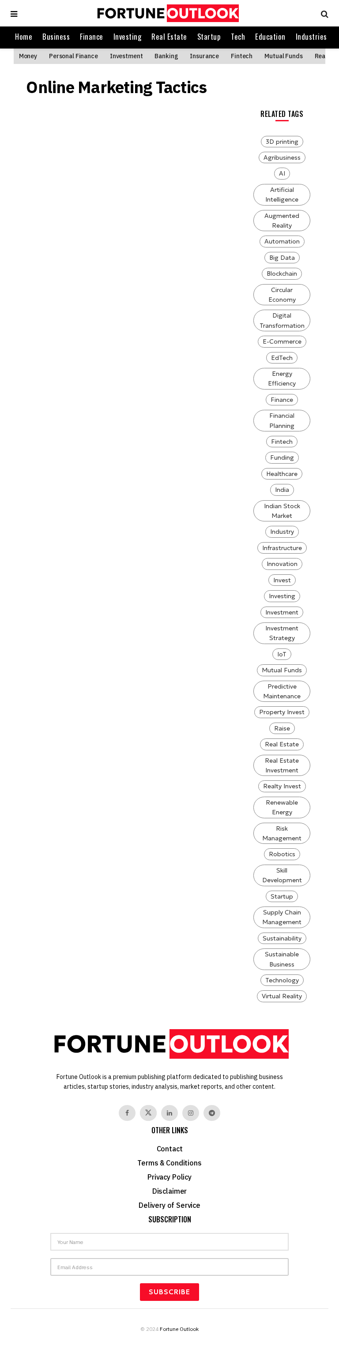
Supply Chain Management (281, 917)
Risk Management (281, 833)
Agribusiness (282, 157)
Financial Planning (281, 420)
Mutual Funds (283, 56)
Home (23, 36)
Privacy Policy (169, 1177)
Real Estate (169, 36)
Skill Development (282, 875)
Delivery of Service (169, 1205)
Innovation (282, 564)
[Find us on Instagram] (190, 1113)
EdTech (282, 358)
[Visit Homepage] (167, 13)
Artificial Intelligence (281, 194)
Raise (282, 728)
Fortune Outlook (179, 1329)
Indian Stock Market (282, 511)
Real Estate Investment (282, 765)
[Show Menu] (14, 13)
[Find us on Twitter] (148, 1113)
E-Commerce (282, 341)
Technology (282, 980)
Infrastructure (282, 548)
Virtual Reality (282, 996)
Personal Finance (73, 56)
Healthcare (282, 474)
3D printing (282, 142)
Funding (282, 457)
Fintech (241, 56)
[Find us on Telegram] (211, 1113)
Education (270, 36)
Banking (166, 56)
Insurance (204, 56)
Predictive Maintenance (282, 691)
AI (282, 173)
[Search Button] (322, 13)
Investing (127, 36)
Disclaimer (169, 1191)
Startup (209, 36)
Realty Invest (282, 786)
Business (56, 36)
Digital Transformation (282, 320)
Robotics (282, 854)
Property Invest (282, 712)
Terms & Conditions (169, 1162)
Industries (311, 36)
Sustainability (282, 938)
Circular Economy (282, 294)
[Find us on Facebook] (127, 1113)
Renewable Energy (282, 807)
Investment (126, 56)
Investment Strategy (281, 633)
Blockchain (282, 273)
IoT (281, 654)
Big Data (282, 258)
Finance (91, 36)
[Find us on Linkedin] (169, 1113)
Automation (282, 241)
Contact (170, 1148)
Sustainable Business (282, 959)
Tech (238, 36)
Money (28, 56)
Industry (282, 532)
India (282, 490)
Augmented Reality (281, 220)
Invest (282, 580)
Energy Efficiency (282, 378)
